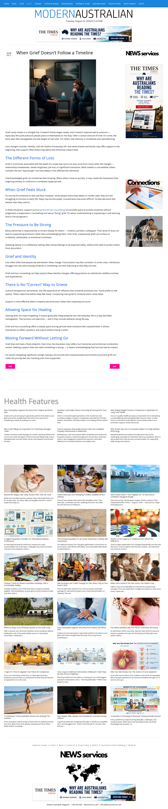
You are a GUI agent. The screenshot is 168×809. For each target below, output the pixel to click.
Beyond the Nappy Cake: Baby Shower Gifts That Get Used (27, 494)
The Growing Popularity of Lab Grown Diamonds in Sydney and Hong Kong (82, 540)
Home (6, 3)
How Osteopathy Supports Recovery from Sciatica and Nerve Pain (28, 411)
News (14, 3)
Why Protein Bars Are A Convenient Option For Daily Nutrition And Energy (135, 430)
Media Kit (132, 745)
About (61, 745)
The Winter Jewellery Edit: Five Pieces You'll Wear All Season (134, 627)
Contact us (70, 745)
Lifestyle (38, 3)
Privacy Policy (83, 745)
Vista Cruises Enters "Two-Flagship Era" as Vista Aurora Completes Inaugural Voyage (132, 495)
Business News (115, 3)
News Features (130, 3)
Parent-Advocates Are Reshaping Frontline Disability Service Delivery (81, 495)
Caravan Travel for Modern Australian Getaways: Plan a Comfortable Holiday (26, 584)
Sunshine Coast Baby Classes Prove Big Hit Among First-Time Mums (82, 411)
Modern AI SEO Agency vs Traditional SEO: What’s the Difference (132, 540)
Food (21, 3)
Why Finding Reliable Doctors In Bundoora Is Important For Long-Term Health (134, 411)
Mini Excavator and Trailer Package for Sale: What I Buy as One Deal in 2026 (82, 584)
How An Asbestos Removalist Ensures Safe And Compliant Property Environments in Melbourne (80, 430)
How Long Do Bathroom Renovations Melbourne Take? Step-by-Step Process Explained (82, 673)
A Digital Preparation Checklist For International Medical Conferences (26, 540)
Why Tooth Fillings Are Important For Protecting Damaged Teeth (27, 430)
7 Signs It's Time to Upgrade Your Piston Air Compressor (26, 672)
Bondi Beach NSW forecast (144, 172)
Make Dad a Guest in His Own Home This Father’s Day (132, 583)
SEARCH (95, 745)
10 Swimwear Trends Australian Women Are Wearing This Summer (27, 717)
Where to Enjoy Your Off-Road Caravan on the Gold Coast (27, 627)
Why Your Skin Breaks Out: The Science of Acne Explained (133, 672)
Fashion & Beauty (51, 3)
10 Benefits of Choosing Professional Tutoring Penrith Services (136, 716)
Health (29, 3)
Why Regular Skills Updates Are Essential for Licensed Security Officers (82, 717)
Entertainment (67, 3)
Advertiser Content (39, 745)
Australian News (99, 3)
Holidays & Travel (83, 3)
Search (141, 3)
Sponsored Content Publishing (113, 745)
